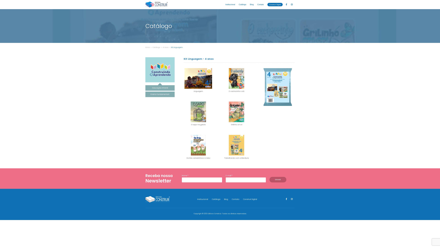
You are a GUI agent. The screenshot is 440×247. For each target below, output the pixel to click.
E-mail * (229, 175)
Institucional (230, 4)
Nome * (185, 175)
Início (147, 47)
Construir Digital (275, 4)
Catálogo (242, 4)
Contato (260, 4)
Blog (252, 4)
